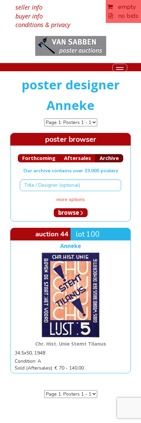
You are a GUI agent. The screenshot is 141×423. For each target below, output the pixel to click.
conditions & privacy (42, 25)
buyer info (29, 16)
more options (70, 199)
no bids (125, 16)
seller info (28, 7)
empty (124, 7)
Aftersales (77, 157)
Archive (109, 157)
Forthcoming (38, 157)
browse (69, 212)
